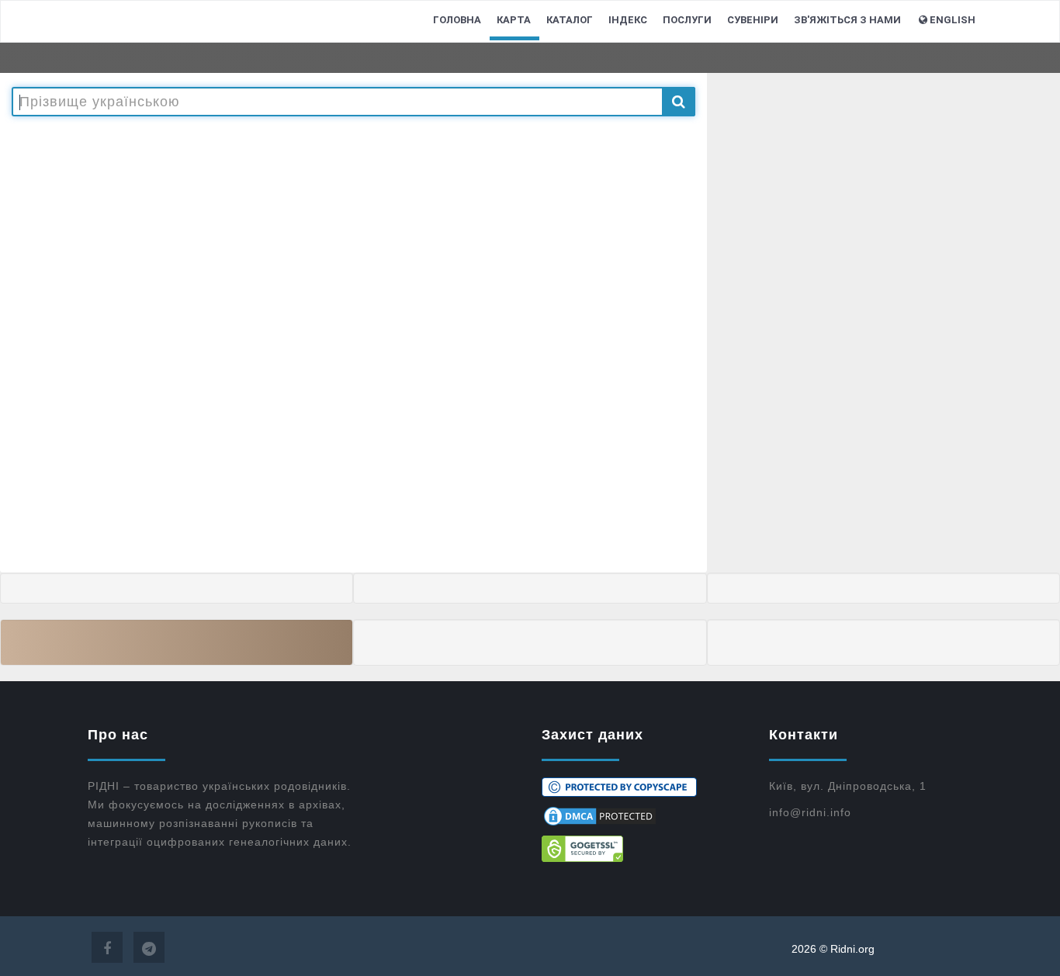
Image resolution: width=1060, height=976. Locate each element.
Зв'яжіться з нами (847, 20)
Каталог (569, 20)
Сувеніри (752, 20)
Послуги (687, 20)
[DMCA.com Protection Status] (644, 816)
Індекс (627, 20)
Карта (514, 20)
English (952, 20)
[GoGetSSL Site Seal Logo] (644, 849)
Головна (457, 20)
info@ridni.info (810, 812)
